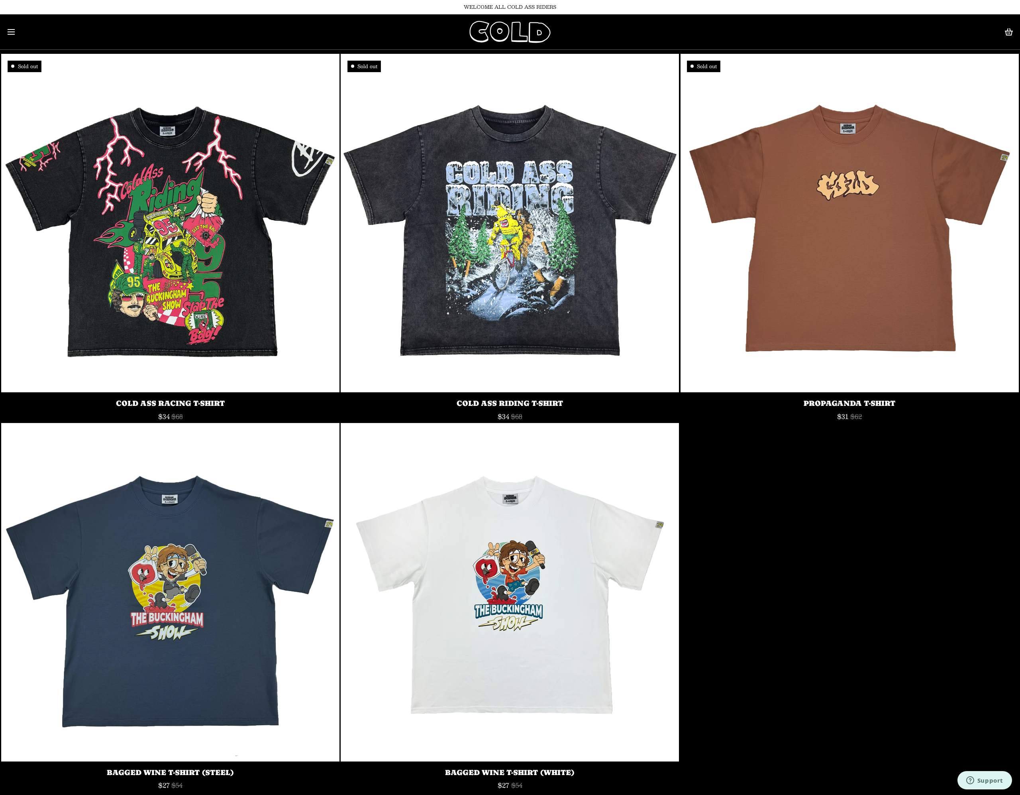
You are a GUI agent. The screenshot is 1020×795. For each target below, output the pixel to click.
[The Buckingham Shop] (510, 32)
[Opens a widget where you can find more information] (984, 781)
